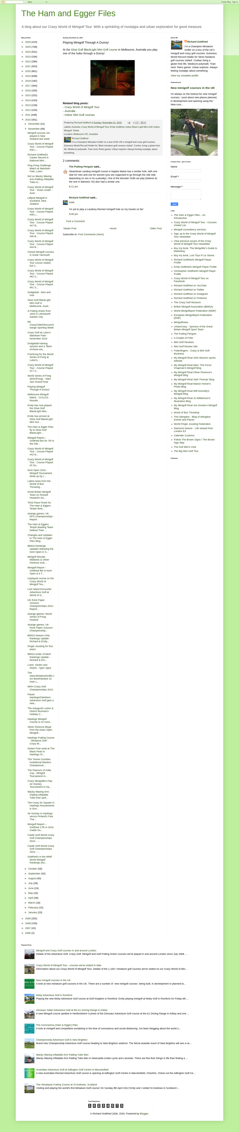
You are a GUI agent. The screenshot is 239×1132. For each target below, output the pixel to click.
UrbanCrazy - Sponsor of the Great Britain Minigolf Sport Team (193, 328)
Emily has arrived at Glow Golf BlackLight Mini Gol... (40, 419)
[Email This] (134, 122)
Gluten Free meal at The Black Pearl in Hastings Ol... (41, 751)
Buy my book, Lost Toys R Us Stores (194, 255)
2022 (28, 61)
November (34, 128)
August (32, 878)
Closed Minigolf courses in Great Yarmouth (41, 253)
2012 (28, 110)
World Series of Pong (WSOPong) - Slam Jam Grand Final (39, 378)
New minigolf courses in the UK (193, 87)
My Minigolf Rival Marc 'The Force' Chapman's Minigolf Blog (193, 367)
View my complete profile (184, 75)
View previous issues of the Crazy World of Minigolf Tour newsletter (192, 242)
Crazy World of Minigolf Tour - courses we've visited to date (68, 965)
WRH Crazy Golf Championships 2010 (40, 688)
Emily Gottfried (117, 127)
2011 (28, 114)
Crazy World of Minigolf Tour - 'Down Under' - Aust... (40, 190)
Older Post (156, 228)
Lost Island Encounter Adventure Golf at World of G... (40, 592)
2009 (28, 918)
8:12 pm (73, 186)
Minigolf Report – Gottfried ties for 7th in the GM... (41, 440)
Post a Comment (75, 221)
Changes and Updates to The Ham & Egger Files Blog (40, 538)
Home (113, 228)
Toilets (76, 130)
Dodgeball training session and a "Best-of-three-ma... (40, 346)
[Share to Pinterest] (145, 122)
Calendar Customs (184, 435)
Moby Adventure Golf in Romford (54, 995)
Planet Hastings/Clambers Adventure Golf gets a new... (41, 699)
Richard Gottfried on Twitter (189, 289)
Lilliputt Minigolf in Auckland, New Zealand (37, 201)
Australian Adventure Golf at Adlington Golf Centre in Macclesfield (72, 1069)
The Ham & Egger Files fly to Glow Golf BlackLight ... (40, 430)
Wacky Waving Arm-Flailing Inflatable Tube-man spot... (39, 794)
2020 (28, 71)
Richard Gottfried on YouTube (190, 285)
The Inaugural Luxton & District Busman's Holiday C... (40, 711)
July (30, 883)
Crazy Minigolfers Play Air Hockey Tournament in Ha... (40, 784)
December (34, 123)
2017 (28, 85)
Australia (70, 110)
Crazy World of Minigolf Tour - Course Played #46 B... (40, 233)
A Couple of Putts (183, 338)
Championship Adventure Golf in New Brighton (61, 1039)
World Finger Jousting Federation (192, 424)
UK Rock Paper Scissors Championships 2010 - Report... (41, 604)
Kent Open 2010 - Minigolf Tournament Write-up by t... (40, 473)
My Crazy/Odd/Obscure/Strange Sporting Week (41, 324)
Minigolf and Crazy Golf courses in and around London (66, 950)
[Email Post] (129, 122)
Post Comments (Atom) (91, 234)
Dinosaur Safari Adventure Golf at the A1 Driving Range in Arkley (71, 1010)
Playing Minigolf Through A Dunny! (39, 388)
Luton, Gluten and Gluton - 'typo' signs (39, 666)
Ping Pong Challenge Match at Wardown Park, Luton (39, 168)
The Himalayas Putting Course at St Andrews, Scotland (66, 1084)
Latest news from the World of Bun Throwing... (39, 484)
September (34, 873)
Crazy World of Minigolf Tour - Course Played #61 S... (40, 284)
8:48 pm (73, 214)
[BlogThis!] (137, 122)
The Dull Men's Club (185, 447)
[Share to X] (139, 122)
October (33, 868)
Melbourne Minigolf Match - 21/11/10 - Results (39, 397)
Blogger (144, 1113)
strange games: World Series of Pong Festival (40, 617)
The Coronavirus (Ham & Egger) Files (57, 1025)
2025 (28, 46)
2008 (28, 923)
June (31, 888)
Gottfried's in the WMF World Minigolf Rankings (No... (40, 859)
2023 (28, 56)
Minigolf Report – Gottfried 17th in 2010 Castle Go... (41, 827)
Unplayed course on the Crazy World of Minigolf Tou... (41, 581)
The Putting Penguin (81, 166)
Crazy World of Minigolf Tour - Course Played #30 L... (40, 146)
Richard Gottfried (79, 197)
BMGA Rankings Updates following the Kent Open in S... (40, 549)
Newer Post (69, 228)
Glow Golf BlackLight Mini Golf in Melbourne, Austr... (39, 303)
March (32, 902)
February (33, 907)
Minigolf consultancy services (190, 229)
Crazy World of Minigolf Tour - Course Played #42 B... (40, 451)
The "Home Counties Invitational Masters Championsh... (39, 762)
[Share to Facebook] (142, 122)
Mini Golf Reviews (184, 342)
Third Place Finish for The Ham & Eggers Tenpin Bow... (39, 505)
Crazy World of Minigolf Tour (82, 107)
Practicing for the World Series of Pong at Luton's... (40, 357)
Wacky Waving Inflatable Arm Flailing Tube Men (62, 1054)
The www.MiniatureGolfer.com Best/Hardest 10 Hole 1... (41, 677)
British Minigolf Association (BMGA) (193, 306)
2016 (28, 90)
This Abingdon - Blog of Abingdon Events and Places (192, 418)
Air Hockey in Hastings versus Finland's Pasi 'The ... (40, 816)
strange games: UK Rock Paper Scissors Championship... (40, 627)
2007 (28, 928)
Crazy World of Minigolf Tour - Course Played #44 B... (40, 244)
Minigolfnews (181, 322)
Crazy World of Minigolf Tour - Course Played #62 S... (40, 273)
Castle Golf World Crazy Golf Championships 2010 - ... (41, 838)
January (33, 912)
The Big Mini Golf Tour (186, 451)
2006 (28, 933)
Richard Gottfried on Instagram (191, 294)
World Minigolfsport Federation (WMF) (195, 310)
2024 (28, 51)
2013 (28, 105)
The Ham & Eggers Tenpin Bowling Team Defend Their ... (40, 527)
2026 (28, 42)
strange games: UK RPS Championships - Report (41, 516)
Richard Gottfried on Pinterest (190, 298)
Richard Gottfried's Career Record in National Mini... (38, 157)
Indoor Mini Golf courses (80, 114)
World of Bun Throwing (186, 412)
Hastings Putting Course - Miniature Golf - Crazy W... (41, 740)
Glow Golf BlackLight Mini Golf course (94, 49)
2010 (28, 119)
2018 (28, 80)
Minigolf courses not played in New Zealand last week (39, 136)
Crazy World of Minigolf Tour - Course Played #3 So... (40, 462)
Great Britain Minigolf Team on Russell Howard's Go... (39, 494)
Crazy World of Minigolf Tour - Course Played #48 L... (40, 211)
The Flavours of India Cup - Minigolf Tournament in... (39, 773)
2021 (28, 66)
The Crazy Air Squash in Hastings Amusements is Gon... (41, 805)
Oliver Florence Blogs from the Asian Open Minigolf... (40, 730)
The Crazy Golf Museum (187, 302)
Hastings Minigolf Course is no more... (40, 720)
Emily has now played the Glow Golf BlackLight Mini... (40, 408)
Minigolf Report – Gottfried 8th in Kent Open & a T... (40, 570)
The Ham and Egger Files (68, 13)
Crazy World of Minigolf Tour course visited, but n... (40, 262)
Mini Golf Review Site (186, 346)
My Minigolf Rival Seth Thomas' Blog (194, 379)
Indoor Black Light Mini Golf (138, 127)
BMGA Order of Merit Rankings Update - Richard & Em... (39, 657)
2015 (28, 95)
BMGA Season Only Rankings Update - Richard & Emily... (39, 638)
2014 (28, 100)
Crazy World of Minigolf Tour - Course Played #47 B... (40, 222)
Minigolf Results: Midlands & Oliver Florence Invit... (38, 559)
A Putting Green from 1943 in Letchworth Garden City (39, 314)
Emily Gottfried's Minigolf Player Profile (195, 266)
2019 (28, 76)
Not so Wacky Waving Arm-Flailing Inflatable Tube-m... (41, 179)
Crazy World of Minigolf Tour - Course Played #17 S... (40, 368)
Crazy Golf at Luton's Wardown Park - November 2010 (39, 335)
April (31, 898)
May (31, 893)
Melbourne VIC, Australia (85, 134)
